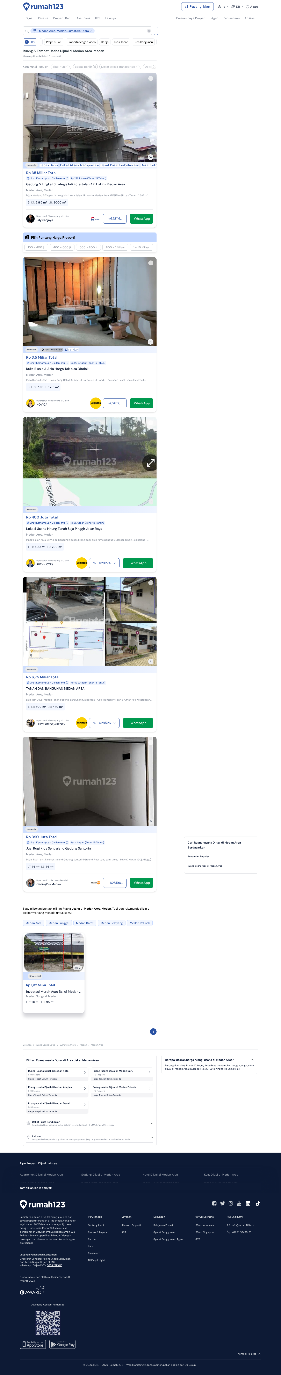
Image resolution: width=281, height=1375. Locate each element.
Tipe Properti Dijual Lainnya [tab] (38, 1163)
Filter (30, 42)
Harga (105, 42)
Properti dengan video (82, 42)
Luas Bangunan (143, 42)
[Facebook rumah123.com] (214, 1203)
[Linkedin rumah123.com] (248, 1203)
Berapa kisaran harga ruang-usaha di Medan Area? (199, 1060)
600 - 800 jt (88, 247)
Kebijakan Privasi (163, 1225)
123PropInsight (96, 1260)
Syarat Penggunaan (164, 1232)
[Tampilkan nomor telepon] (114, 563)
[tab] (221, 856)
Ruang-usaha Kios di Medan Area (205, 865)
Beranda (27, 1044)
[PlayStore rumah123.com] (62, 1344)
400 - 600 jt (62, 247)
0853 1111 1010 (54, 1265)
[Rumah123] (43, 6)
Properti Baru (54, 42)
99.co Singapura (204, 1232)
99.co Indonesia (204, 1225)
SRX (197, 1239)
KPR (124, 1232)
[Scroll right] (154, 66)
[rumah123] (42, 1205)
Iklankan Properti (131, 1225)
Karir (90, 1246)
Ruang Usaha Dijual (46, 1044)
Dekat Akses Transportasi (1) (120, 67)
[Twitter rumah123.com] (222, 1203)
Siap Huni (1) (61, 67)
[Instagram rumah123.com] (230, 1203)
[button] (84, 30)
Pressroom (94, 1253)
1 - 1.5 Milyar (142, 247)
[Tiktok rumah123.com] (258, 1203)
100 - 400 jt (36, 247)
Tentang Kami (96, 1225)
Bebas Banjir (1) (85, 67)
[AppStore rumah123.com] (33, 1344)
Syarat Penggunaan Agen (168, 1239)
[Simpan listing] (150, 78)
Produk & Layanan (98, 1232)
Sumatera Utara (68, 1044)
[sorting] (41, 41)
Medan (83, 1044)
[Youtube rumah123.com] (239, 1203)
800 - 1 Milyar (115, 247)
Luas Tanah (121, 42)
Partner (92, 1239)
